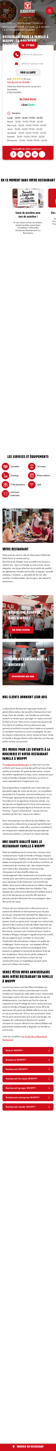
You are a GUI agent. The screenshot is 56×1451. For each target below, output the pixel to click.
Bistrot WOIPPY (14, 1050)
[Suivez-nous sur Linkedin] (35, 154)
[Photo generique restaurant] (28, 510)
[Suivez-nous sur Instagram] (20, 154)
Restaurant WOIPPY (17, 1069)
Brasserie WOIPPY (16, 1059)
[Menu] (6, 10)
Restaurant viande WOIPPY (21, 1106)
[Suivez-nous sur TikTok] (42, 154)
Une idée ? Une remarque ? (50, 11)
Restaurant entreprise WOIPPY (23, 1097)
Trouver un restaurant (30, 1446)
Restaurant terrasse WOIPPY (21, 1078)
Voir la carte (28, 72)
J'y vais (30, 45)
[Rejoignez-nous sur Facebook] (13, 154)
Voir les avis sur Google (18, 82)
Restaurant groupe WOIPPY (21, 1088)
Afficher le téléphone (32, 54)
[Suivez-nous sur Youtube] (27, 154)
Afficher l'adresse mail (32, 63)
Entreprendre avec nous (26, 677)
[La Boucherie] (27, 10)
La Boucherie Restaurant (17, 764)
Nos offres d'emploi (23, 630)
